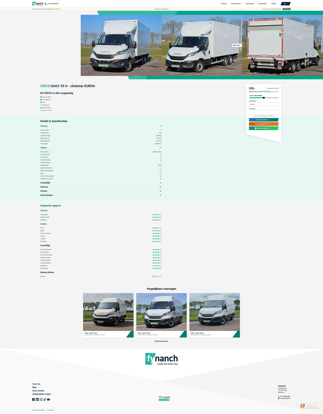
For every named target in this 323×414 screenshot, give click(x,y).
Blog (34, 387)
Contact (273, 3)
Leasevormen (250, 3)
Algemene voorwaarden (38, 410)
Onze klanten (263, 3)
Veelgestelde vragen (41, 394)
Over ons (36, 384)
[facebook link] (33, 399)
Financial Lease (236, 3)
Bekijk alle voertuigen (161, 341)
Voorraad (224, 3)
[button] (121, 45)
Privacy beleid (50, 410)
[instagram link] (41, 399)
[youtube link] (48, 399)
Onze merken (38, 391)
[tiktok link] (44, 399)
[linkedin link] (37, 399)
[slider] (264, 98)
